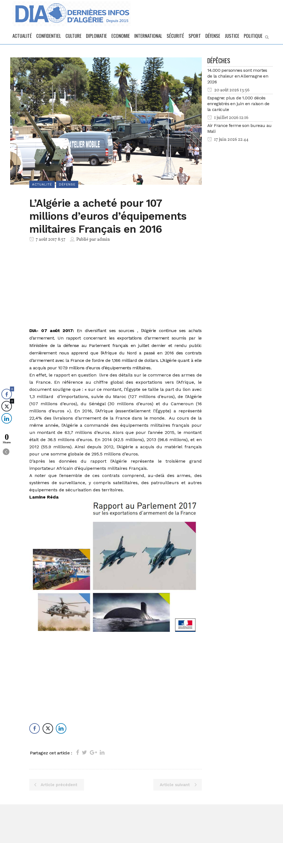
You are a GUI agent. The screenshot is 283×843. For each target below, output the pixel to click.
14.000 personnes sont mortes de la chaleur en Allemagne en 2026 (237, 76)
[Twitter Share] (48, 728)
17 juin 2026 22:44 (230, 140)
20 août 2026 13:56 (231, 90)
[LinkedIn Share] (61, 728)
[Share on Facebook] (77, 752)
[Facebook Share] (34, 728)
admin (103, 240)
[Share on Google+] (93, 752)
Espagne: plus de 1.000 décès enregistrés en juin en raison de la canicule (238, 103)
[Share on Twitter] (84, 752)
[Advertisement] (115, 286)
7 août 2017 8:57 (50, 240)
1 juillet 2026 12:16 (230, 118)
